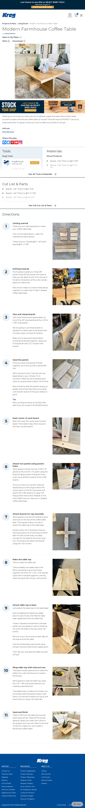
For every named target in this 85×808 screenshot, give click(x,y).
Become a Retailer (8, 790)
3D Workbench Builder (28, 790)
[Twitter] (8, 142)
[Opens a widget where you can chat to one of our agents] (77, 804)
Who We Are (46, 774)
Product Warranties (27, 777)
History (44, 771)
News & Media (46, 780)
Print (4, 41)
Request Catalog (26, 783)
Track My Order (7, 774)
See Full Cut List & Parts (40, 205)
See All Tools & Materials (40, 174)
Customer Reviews (27, 793)
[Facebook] (4, 142)
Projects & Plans (9, 24)
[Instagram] (20, 142)
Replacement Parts (9, 793)
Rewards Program (27, 796)
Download (18, 41)
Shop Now (34, 163)
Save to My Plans (10, 37)
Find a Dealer (6, 783)
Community (45, 777)
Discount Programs (27, 799)
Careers (44, 783)
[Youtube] (16, 142)
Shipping (5, 777)
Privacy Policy (61, 805)
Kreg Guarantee (7, 786)
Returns (4, 780)
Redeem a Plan (26, 780)
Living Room (23, 24)
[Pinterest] (12, 142)
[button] (69, 15)
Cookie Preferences (9, 796)
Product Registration (28, 771)
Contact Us (6, 771)
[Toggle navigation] (81, 15)
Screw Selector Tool (27, 786)
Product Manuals (26, 774)
